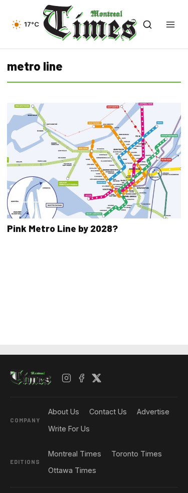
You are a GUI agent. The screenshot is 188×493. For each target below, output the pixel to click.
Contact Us (108, 411)
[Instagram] (66, 377)
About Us (63, 411)
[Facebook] (81, 377)
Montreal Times (74, 453)
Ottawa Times (72, 470)
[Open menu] (170, 24)
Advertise (153, 411)
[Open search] (147, 24)
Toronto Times (136, 453)
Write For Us (69, 428)
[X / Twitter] (96, 377)
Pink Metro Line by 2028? (62, 228)
